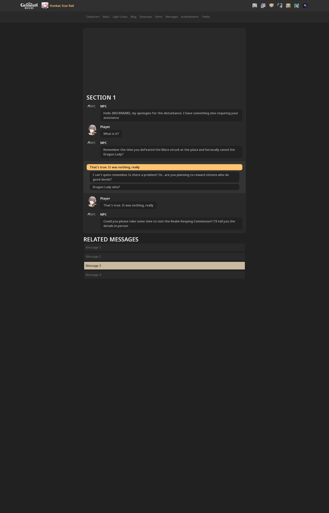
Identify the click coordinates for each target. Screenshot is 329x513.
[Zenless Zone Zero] (271, 5)
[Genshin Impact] (254, 5)
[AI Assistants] (305, 5)
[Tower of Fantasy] (263, 5)
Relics (106, 16)
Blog (133, 16)
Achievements (190, 16)
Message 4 (93, 275)
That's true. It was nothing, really (115, 167)
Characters (93, 16)
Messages (171, 16)
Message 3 (93, 266)
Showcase (145, 16)
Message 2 (93, 256)
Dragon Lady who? (106, 187)
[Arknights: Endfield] (288, 5)
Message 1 (93, 247)
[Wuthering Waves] (279, 5)
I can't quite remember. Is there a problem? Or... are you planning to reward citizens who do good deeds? (161, 177)
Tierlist (206, 16)
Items (158, 16)
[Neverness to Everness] (296, 5)
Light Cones (120, 16)
